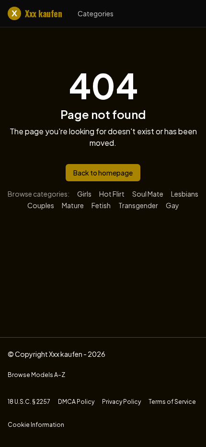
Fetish (101, 205)
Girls (84, 193)
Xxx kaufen (36, 13)
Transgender (138, 205)
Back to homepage (103, 172)
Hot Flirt (112, 193)
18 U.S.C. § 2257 (29, 401)
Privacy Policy (121, 401)
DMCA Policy (76, 401)
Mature (73, 205)
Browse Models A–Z (36, 374)
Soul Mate (147, 193)
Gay (172, 205)
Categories (96, 13)
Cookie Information (36, 424)
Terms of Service (172, 401)
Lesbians (184, 193)
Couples (40, 205)
